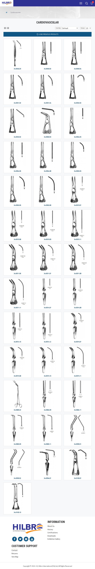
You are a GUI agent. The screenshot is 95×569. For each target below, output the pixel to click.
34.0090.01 (77, 444)
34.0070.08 (17, 239)
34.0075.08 (17, 376)
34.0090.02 (17, 478)
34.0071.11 (17, 308)
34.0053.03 (77, 103)
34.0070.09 (47, 239)
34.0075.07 (77, 342)
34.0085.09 (17, 444)
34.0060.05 (47, 137)
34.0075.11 (77, 376)
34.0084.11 (77, 410)
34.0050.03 (47, 69)
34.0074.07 (47, 308)
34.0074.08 (77, 308)
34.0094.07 (47, 478)
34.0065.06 (17, 205)
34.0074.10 (17, 342)
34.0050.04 (77, 69)
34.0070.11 (77, 239)
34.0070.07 (77, 205)
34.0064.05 (77, 137)
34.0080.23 (17, 410)
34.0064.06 (17, 171)
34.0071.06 (17, 274)
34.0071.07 (47, 274)
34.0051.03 (17, 103)
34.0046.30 (17, 69)
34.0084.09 (47, 410)
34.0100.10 (17, 512)
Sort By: (58, 28)
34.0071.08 (77, 274)
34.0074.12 (47, 342)
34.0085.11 (47, 444)
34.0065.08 (47, 205)
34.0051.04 (47, 103)
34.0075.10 (47, 376)
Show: (83, 28)
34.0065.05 (77, 171)
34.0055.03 (17, 137)
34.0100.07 (77, 478)
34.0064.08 (47, 171)
